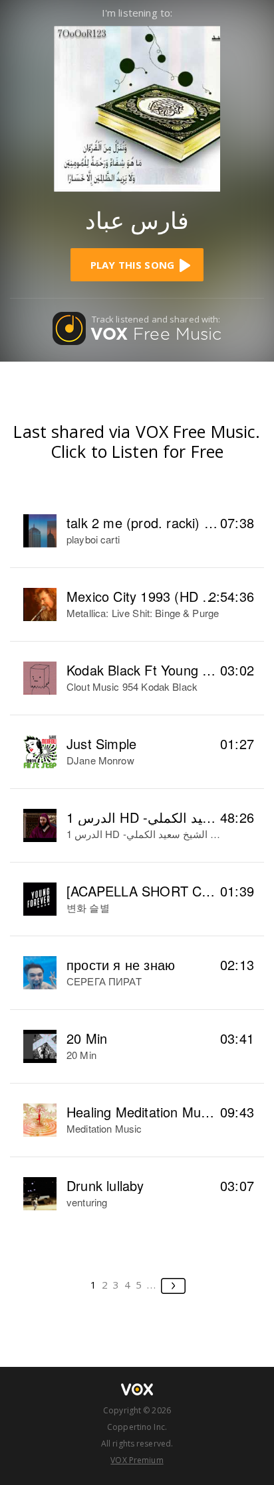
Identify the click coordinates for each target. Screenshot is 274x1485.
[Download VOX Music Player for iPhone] (137, 107)
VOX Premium (136, 1460)
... (152, 1284)
